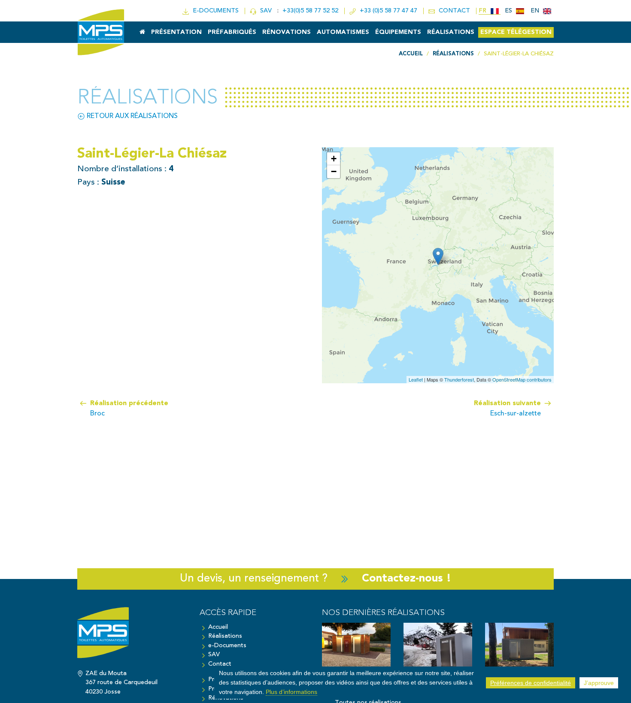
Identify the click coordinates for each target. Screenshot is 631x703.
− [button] (334, 171)
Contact (219, 664)
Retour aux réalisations (131, 116)
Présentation (176, 32)
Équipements (398, 32)
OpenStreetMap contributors (522, 379)
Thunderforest (459, 379)
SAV (265, 11)
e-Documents (227, 645)
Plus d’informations (291, 691)
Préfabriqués (232, 32)
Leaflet (416, 379)
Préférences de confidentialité (530, 682)
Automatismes (343, 32)
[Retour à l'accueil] (132, 637)
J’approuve (599, 682)
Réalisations (450, 32)
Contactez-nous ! (406, 578)
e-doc (214, 11)
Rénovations (286, 32)
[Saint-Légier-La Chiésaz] (438, 256)
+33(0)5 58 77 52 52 (311, 11)
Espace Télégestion (516, 32)
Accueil (218, 627)
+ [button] (334, 158)
